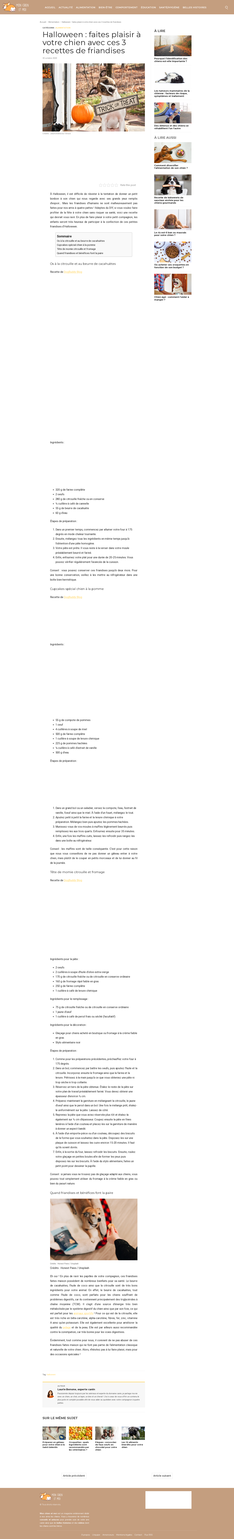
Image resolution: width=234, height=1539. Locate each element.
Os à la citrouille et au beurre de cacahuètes (81, 240)
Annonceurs (108, 1535)
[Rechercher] (226, 7)
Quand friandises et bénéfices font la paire (80, 253)
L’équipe (96, 1535)
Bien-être (105, 7)
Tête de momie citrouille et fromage (76, 249)
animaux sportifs (83, 1313)
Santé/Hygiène (169, 7)
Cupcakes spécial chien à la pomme (76, 244)
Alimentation (85, 7)
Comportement (127, 7)
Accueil (50, 7)
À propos (85, 1535)
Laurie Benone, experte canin (76, 1389)
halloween (51, 1374)
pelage (67, 1327)
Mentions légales (124, 1535)
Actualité (66, 7)
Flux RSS (148, 1535)
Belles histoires (194, 7)
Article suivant (162, 1475)
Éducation (148, 7)
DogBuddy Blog (73, 271)
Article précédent (74, 1475)
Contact (138, 1535)
